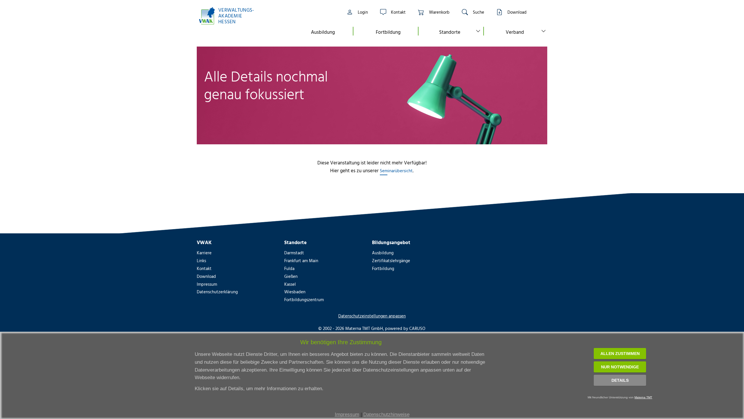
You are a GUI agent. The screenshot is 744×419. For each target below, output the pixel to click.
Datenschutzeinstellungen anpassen (372, 316)
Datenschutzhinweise (386, 414)
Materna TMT (643, 397)
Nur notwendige (620, 367)
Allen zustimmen (620, 353)
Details (620, 380)
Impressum (347, 414)
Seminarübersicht (396, 170)
